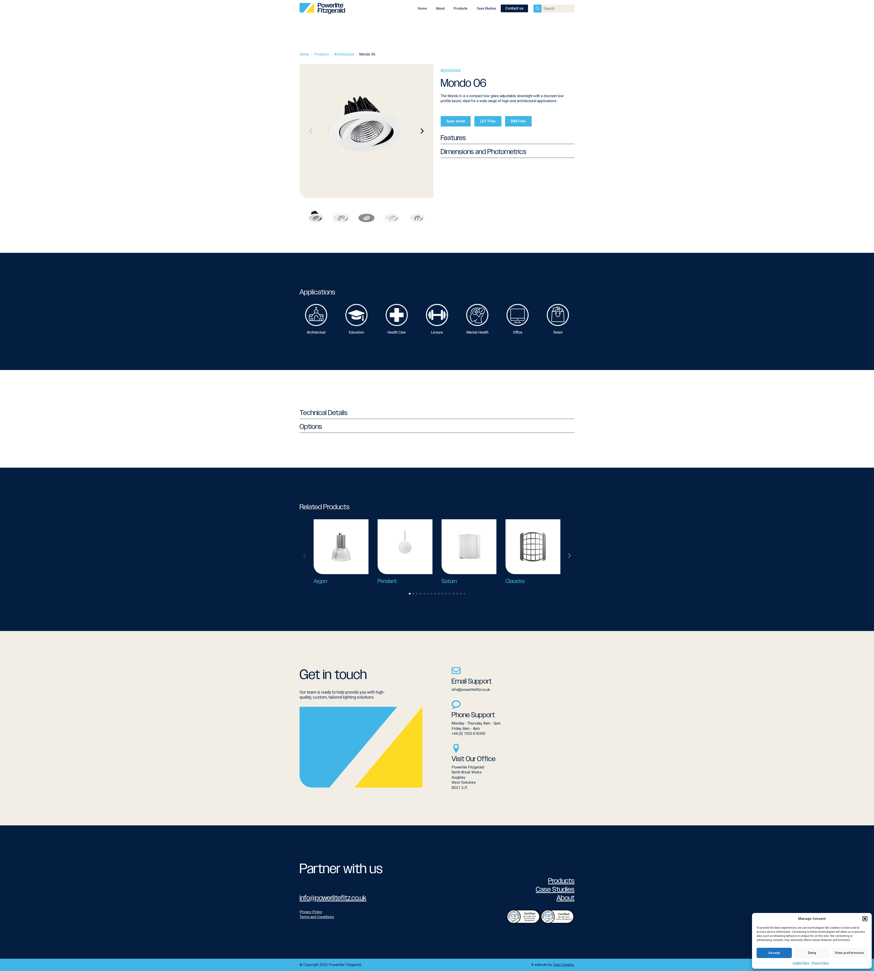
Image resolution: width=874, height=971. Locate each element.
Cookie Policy (801, 963)
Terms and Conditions (317, 917)
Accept (774, 953)
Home (422, 8)
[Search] (537, 9)
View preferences (849, 953)
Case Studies (486, 8)
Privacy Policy (820, 963)
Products (460, 8)
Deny (812, 953)
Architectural (344, 54)
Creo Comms (563, 965)
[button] (865, 918)
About (440, 8)
